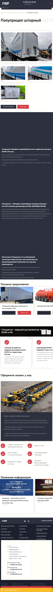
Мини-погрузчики (5, 534)
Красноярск (27, 4)
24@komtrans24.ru (14, 549)
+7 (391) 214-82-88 (29, 2)
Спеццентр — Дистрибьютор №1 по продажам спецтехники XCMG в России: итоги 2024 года (15, 500)
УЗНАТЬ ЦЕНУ (23, 106)
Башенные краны (24, 537)
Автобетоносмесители (7, 537)
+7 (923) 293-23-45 (16, 574)
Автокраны (22, 528)
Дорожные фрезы (41, 539)
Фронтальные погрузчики (7, 526)
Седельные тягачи (6, 531)
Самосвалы (4, 528)
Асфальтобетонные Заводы (43, 526)
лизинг (9, 312)
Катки (20, 534)
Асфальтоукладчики (41, 533)
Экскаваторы (22, 531)
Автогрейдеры (23, 526)
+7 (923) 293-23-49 (16, 569)
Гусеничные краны (41, 536)
